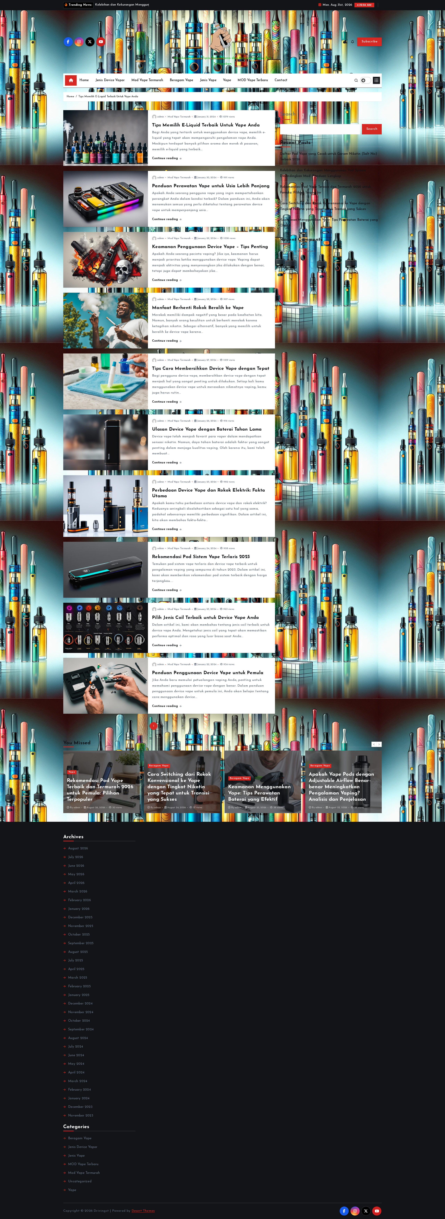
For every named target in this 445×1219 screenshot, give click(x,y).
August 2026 (78, 848)
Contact (281, 80)
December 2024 (80, 1003)
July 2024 (75, 1046)
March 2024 (77, 1081)
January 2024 (79, 1098)
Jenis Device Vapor (110, 80)
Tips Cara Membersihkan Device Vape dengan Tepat (210, 368)
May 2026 (76, 874)
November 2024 (80, 1012)
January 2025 (78, 995)
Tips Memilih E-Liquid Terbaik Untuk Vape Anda (108, 96)
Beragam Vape (181, 80)
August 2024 (78, 1038)
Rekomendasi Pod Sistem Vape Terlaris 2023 (201, 557)
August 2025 (78, 952)
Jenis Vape (208, 80)
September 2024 (81, 1029)
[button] (374, 744)
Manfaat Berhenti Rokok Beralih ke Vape (198, 308)
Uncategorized (80, 1181)
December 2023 (80, 1107)
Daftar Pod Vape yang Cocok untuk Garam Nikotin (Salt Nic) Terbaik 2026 (206, 793)
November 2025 (80, 926)
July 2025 (75, 960)
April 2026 (76, 883)
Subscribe (369, 41)
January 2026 (79, 909)
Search (288, 114)
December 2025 (80, 917)
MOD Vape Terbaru (253, 80)
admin (160, 117)
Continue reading (165, 158)
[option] (127, 782)
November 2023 (80, 1115)
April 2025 (76, 969)
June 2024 (76, 1055)
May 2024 (76, 1064)
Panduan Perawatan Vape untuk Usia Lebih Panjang (211, 186)
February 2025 (79, 986)
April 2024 (76, 1072)
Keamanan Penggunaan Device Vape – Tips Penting (210, 247)
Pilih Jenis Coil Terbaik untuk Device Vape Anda (205, 617)
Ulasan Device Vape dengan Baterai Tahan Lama (207, 429)
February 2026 (79, 900)
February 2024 (79, 1090)
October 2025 (79, 934)
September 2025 (81, 943)
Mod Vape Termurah (147, 80)
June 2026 (76, 866)
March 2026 (77, 891)
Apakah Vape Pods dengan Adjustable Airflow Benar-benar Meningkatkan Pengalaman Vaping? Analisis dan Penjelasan (125, 787)
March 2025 (77, 977)
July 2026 (75, 857)
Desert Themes (143, 1211)
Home (84, 80)
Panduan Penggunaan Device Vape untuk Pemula (207, 673)
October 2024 (79, 1021)
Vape (227, 80)
